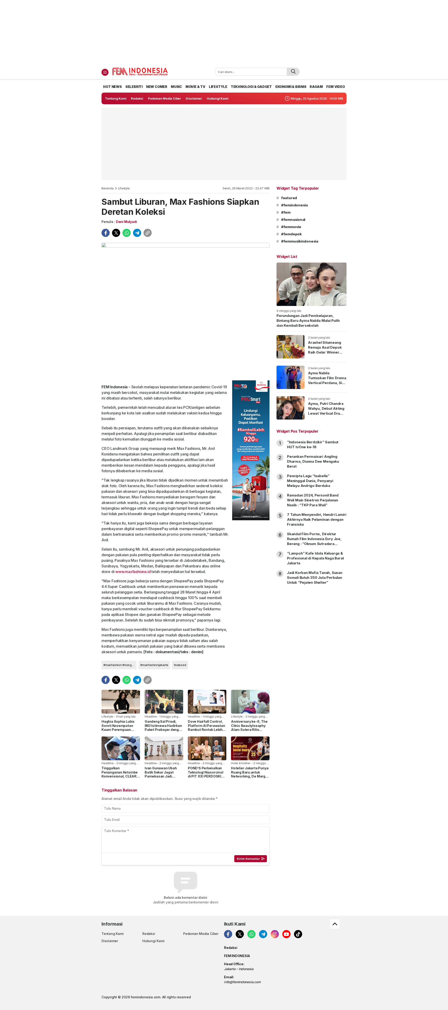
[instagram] (275, 934)
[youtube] (286, 934)
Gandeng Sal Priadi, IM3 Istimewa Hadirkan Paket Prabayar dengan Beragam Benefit (164, 727)
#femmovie (291, 227)
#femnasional (293, 219)
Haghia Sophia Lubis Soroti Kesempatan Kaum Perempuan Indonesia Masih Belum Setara (121, 729)
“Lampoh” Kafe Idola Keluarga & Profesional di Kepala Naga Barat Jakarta (315, 558)
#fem (285, 212)
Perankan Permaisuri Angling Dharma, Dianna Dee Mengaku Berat (313, 461)
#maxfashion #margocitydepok (119, 665)
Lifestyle (124, 188)
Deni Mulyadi (126, 222)
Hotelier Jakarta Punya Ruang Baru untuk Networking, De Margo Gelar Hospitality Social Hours (250, 776)
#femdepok (291, 234)
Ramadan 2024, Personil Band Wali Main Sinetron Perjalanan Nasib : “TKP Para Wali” (312, 500)
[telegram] (137, 233)
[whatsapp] (126, 233)
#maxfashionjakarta (154, 665)
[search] (293, 72)
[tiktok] (298, 934)
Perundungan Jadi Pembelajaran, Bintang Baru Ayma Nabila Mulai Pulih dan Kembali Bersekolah (308, 320)
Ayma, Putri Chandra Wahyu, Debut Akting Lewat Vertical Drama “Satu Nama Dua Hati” (326, 410)
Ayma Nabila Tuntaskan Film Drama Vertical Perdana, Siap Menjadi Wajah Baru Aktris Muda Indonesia (327, 385)
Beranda (108, 188)
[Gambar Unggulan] (186, 310)
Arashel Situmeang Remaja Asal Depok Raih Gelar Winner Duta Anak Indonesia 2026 (325, 352)
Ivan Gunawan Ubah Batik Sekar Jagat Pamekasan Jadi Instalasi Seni (161, 774)
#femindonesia (294, 205)
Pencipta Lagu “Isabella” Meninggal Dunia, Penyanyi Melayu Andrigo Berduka (310, 481)
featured (180, 665)
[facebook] (106, 233)
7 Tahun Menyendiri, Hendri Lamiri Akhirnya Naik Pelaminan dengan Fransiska (316, 519)
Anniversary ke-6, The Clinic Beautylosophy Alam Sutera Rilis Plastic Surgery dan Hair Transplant (249, 729)
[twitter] (116, 233)
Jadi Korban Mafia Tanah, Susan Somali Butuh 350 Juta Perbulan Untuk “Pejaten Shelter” (314, 577)
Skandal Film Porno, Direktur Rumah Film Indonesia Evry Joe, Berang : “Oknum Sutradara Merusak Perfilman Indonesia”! (314, 541)
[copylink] (148, 233)
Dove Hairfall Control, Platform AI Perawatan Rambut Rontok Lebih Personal (206, 727)
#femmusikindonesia (299, 241)
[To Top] (335, 924)
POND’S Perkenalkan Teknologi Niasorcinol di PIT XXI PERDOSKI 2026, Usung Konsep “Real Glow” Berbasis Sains (205, 778)
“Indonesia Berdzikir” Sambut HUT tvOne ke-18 (312, 444)
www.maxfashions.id (132, 571)
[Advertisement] (224, 32)
